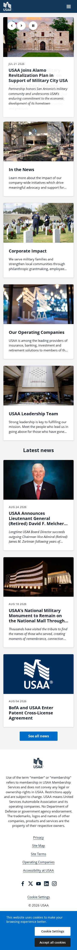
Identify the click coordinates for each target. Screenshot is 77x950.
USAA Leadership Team (33, 414)
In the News (21, 169)
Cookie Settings (38, 897)
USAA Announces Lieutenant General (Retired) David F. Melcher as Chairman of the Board (36, 521)
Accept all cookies (53, 942)
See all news (38, 736)
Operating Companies (38, 862)
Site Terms (38, 854)
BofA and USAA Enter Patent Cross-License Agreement (31, 713)
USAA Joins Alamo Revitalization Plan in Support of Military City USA (38, 75)
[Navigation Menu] (68, 6)
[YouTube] (38, 883)
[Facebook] (22, 883)
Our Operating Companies (36, 332)
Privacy (38, 837)
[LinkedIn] (46, 883)
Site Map (38, 845)
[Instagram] (54, 883)
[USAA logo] (38, 763)
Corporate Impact (28, 251)
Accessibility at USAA (38, 870)
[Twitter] (30, 883)
